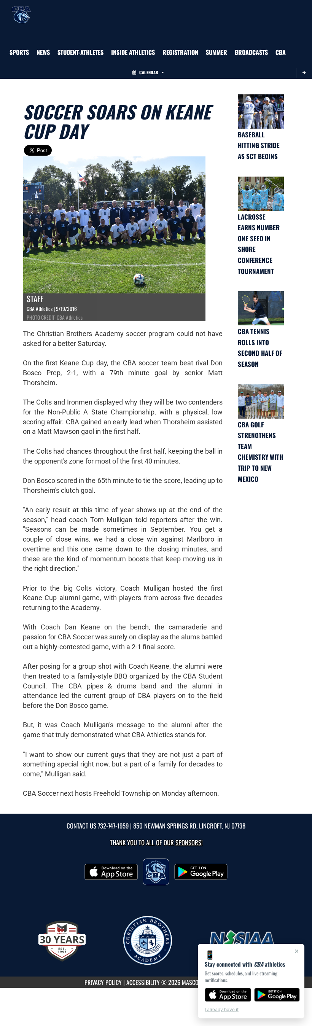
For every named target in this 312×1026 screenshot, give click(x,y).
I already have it (222, 1009)
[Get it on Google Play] (277, 995)
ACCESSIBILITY (143, 982)
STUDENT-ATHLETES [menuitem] (80, 52)
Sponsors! (188, 842)
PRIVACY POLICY (103, 982)
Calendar (148, 72)
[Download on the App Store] (228, 995)
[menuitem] (43, 52)
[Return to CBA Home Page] (21, 9)
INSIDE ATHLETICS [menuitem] (133, 52)
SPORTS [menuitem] (19, 52)
